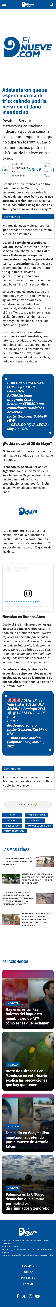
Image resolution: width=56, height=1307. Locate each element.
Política (28, 1272)
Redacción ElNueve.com (20, 166)
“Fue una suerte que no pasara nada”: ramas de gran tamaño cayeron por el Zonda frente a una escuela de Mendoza (17, 898)
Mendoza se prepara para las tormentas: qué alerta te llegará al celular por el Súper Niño (37, 879)
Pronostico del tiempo (39, 826)
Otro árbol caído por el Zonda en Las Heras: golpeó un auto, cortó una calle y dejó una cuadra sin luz (36, 919)
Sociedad (28, 1265)
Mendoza (12, 820)
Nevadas (34, 820)
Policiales (28, 1278)
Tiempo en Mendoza (14, 831)
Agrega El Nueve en (47, 170)
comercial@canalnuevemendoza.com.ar (20, 1249)
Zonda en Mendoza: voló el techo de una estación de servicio (17, 861)
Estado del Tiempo (36, 815)
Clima (12, 815)
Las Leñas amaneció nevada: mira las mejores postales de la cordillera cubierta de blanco (27, 781)
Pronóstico (12, 826)
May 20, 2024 (17, 429)
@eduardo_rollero (22, 725)
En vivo (28, 1284)
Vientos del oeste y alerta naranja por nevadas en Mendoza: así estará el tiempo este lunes (27, 230)
